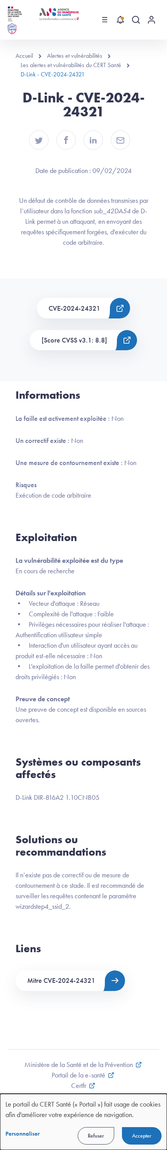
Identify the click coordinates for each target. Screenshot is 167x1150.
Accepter (141, 1135)
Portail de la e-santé (78, 1074)
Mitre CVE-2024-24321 (61, 980)
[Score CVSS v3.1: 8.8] (74, 339)
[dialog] (83, 1122)
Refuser (96, 1135)
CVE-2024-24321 (74, 308)
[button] (39, 140)
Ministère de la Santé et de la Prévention (78, 1064)
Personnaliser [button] (22, 1134)
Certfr (78, 1085)
